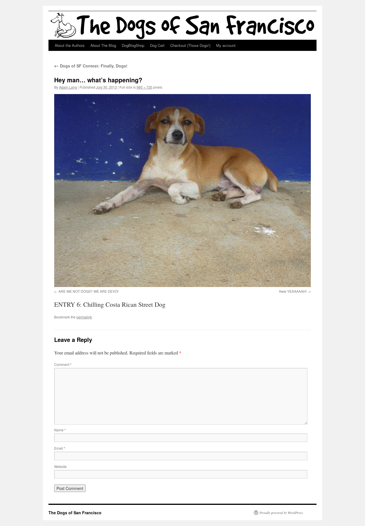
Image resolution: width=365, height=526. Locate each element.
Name (60, 429)
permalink (84, 316)
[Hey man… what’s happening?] (182, 190)
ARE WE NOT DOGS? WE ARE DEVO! (88, 291)
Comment (63, 364)
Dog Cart (157, 45)
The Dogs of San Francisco (75, 512)
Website (60, 466)
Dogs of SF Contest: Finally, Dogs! (90, 66)
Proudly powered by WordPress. (281, 512)
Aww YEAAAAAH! (293, 291)
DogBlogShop (133, 45)
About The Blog (103, 45)
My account (226, 45)
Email (59, 448)
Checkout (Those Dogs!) (190, 45)
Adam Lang (68, 87)
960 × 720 (144, 87)
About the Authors (70, 45)
